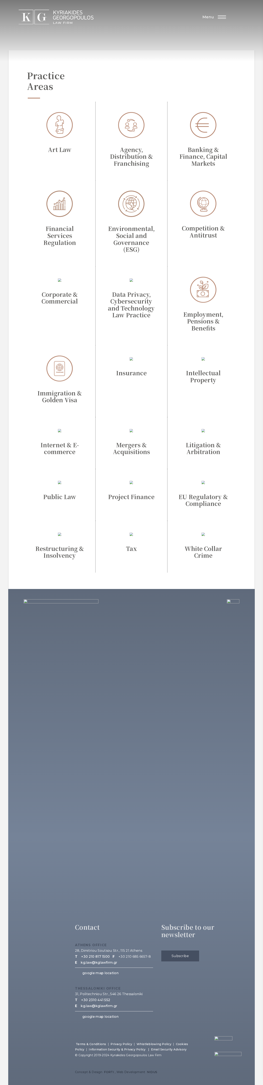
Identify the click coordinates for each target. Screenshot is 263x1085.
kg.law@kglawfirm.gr (99, 962)
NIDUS (152, 1072)
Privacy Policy (121, 1044)
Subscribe (180, 956)
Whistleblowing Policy (154, 1044)
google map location (100, 973)
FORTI (109, 1072)
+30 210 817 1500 (95, 957)
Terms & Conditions (91, 1044)
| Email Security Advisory (167, 1049)
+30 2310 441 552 (95, 1000)
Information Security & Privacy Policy (117, 1049)
